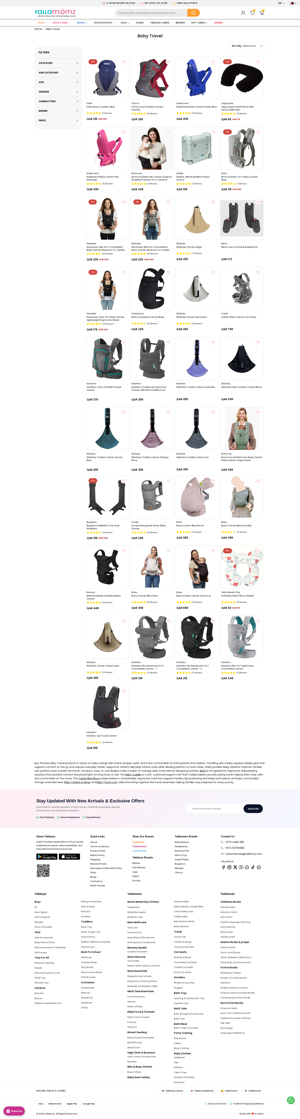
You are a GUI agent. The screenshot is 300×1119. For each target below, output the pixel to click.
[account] (243, 13)
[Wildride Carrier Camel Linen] (107, 637)
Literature (225, 982)
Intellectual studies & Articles (235, 1018)
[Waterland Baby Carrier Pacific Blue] (197, 78)
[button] (281, 3)
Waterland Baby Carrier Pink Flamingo (103, 178)
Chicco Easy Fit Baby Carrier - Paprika (148, 108)
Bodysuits (179, 1082)
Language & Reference (232, 1032)
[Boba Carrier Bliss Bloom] (197, 497)
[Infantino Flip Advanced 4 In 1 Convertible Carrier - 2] (197, 637)
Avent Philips (182, 859)
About (93, 842)
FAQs (93, 872)
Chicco (179, 872)
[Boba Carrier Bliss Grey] (152, 567)
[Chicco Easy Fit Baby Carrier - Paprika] (152, 78)
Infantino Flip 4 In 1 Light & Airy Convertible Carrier (237, 667)
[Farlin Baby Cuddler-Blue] (107, 78)
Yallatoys (138, 842)
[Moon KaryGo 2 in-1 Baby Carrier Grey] (241, 148)
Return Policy (97, 855)
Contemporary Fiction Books (235, 997)
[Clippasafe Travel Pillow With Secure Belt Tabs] (241, 78)
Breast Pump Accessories (140, 1037)
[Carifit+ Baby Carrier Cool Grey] (241, 288)
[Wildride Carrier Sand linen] (197, 288)
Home (38, 29)
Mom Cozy (181, 855)
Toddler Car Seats (183, 967)
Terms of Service (99, 846)
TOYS (41, 22)
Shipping (95, 859)
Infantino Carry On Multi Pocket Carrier (104, 388)
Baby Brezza (182, 842)
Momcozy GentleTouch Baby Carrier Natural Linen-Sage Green (241, 459)
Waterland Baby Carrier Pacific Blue (196, 106)
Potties (177, 1043)
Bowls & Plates (135, 1006)
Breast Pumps (134, 1042)
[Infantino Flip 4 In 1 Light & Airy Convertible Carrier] (241, 637)
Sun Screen (133, 960)
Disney (84, 1007)
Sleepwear (179, 1057)
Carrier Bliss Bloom (89, 778)
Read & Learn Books (91, 972)
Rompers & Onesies (184, 1077)
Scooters (85, 916)
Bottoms (178, 1067)
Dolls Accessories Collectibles (50, 947)
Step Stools (180, 1038)
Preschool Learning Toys (47, 972)
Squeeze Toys (181, 1003)
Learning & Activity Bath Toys (189, 998)
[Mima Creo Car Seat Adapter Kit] (241, 218)
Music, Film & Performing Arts (235, 1013)
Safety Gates (181, 916)
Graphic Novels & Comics (234, 987)
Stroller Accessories (184, 982)
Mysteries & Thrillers (230, 972)
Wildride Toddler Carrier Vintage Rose (149, 459)
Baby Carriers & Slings (77, 782)
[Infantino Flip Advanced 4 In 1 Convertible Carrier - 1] (152, 637)
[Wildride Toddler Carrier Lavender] (197, 358)
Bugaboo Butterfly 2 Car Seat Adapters (103, 527)
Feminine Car (134, 932)
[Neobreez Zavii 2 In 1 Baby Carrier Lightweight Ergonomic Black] (107, 288)
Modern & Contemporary (233, 977)
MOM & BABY (60, 22)
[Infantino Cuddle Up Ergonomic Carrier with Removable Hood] (152, 358)
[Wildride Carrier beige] (197, 218)
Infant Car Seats (182, 972)
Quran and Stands (230, 952)
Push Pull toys (88, 936)
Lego (135, 871)
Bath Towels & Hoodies (186, 1027)
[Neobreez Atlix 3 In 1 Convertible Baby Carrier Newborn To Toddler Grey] (152, 218)
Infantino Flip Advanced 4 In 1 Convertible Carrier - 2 (192, 667)
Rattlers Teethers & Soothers (95, 941)
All (36, 907)
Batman (85, 992)
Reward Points (98, 863)
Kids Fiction (226, 917)
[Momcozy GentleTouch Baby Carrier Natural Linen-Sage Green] (241, 428)
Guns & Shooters (43, 926)
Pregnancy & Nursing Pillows (142, 981)
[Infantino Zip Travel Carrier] (107, 707)
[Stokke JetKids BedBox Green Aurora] (197, 148)
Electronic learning (44, 962)
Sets (176, 1062)
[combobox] (157, 13)
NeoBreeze (181, 846)
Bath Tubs (179, 1018)
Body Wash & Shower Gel (140, 937)
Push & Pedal (88, 906)
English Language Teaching (235, 922)
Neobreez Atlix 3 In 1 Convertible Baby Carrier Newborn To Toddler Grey (150, 248)
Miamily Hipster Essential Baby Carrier (104, 597)
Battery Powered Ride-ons (48, 1003)
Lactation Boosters (137, 951)
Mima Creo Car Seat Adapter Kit (239, 247)
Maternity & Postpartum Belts (142, 986)
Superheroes (87, 987)
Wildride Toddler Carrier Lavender (195, 387)
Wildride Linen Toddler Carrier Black (241, 387)
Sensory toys (88, 946)
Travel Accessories (184, 946)
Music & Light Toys (91, 931)
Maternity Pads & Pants (139, 976)
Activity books (88, 977)
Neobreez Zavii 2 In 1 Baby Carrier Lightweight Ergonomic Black (105, 318)
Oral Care (132, 927)
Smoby (136, 880)
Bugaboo (180, 863)
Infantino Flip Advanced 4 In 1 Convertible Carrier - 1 (147, 667)
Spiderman (87, 997)
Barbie (136, 863)
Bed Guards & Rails (184, 921)
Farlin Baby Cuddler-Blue (101, 106)
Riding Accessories (91, 901)
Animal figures (42, 917)
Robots (38, 967)
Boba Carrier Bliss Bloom (190, 525)
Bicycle (38, 998)
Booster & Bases (182, 957)
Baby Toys (86, 926)
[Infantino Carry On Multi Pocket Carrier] (107, 358)
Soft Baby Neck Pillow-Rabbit (237, 595)
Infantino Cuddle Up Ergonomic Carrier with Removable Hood (149, 388)
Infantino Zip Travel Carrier (102, 735)
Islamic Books (227, 947)
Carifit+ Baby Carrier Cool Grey (238, 317)
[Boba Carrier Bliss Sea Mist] (241, 497)
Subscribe (253, 808)
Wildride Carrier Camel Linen (103, 665)
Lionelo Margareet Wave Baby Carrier (148, 527)
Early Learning (227, 926)
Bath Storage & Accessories (188, 1013)
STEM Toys (40, 977)
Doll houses (41, 952)
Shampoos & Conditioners (141, 942)
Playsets (39, 922)
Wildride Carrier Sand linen (191, 317)
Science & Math (228, 1008)
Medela (179, 868)
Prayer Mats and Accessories (235, 962)
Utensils (131, 1001)
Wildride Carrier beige (189, 247)
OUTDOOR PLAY (103, 22)
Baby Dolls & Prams (45, 942)
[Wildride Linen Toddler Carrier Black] (241, 358)
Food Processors (136, 996)
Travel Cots (180, 936)
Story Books (87, 967)
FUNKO (140, 22)
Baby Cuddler (133, 774)
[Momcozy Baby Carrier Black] (152, 288)
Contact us (96, 881)
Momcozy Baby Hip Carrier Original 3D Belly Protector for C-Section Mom (151, 178)
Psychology (226, 1028)
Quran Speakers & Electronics (235, 957)
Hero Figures (41, 912)
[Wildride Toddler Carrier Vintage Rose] (152, 428)
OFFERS (218, 22)
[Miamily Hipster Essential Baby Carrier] (107, 567)
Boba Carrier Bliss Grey (144, 595)
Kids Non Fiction (228, 912)
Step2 (135, 876)
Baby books (226, 931)
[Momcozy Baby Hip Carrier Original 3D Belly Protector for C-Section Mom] (152, 148)
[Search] (193, 13)
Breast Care (133, 1047)
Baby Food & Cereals (138, 1017)
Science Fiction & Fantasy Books (237, 992)
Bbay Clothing (181, 1048)
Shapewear (133, 907)
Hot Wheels (138, 867)
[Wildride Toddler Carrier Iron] (197, 428)
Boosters (132, 1061)
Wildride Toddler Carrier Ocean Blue (105, 459)
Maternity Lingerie (136, 912)
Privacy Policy (98, 850)
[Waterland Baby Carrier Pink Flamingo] (107, 148)
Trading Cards (159, 22)
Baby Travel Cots (107, 782)
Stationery (86, 957)
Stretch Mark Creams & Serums (143, 965)
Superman (86, 1002)
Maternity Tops (135, 917)
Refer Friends (97, 885)
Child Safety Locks (183, 911)
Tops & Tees (180, 1072)
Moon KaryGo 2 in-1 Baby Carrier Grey (239, 178)
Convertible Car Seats (185, 962)
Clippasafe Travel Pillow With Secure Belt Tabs (237, 108)
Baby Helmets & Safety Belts (188, 906)
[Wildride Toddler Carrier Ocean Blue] (107, 428)
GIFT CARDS (198, 22)
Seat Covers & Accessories (141, 1056)
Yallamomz (139, 846)
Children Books (89, 962)
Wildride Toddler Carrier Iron (192, 457)
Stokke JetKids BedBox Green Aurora (193, 178)
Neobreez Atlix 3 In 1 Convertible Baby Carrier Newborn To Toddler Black (106, 248)
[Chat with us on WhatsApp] (291, 1100)
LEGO (124, 22)
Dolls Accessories (44, 937)
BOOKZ (81, 22)
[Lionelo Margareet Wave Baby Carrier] (152, 497)
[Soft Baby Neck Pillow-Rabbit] (241, 567)
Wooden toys (42, 982)
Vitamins (132, 1027)
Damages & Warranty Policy (106, 868)
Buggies (178, 987)
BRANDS (180, 22)
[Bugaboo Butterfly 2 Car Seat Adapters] (107, 497)
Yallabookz (139, 850)
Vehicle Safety (181, 901)
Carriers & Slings (182, 941)
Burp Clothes (134, 1072)
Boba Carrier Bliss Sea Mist (236, 525)
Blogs (93, 877)
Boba (203, 771)
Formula (131, 1022)
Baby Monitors (181, 926)
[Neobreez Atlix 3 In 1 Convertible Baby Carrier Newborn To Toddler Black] (107, 218)
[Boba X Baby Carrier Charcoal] (197, 567)
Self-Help (225, 1023)
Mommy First (182, 850)
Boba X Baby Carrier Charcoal (193, 595)
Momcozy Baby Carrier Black (147, 317)
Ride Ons (39, 993)
